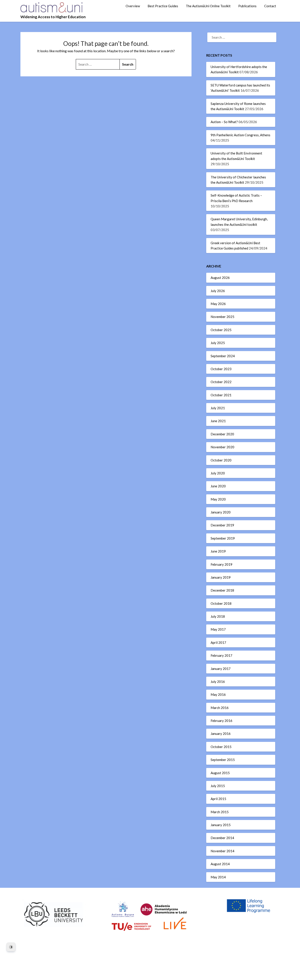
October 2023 (221, 369)
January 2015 (221, 825)
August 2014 (220, 864)
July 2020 (218, 473)
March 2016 (220, 708)
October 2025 (221, 330)
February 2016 (221, 721)
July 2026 (218, 291)
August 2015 (220, 773)
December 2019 (222, 525)
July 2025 (218, 343)
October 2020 (221, 460)
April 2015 (218, 799)
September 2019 (223, 538)
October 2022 (221, 382)
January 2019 (221, 577)
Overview (133, 6)
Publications (247, 6)
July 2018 (218, 616)
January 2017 (221, 669)
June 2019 (218, 551)
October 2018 (221, 603)
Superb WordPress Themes (180, 952)
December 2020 (222, 434)
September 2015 (223, 760)
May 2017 (218, 629)
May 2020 (218, 499)
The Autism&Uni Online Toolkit (208, 6)
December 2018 (222, 590)
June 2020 (218, 486)
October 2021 (221, 395)
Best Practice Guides (163, 6)
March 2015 (220, 812)
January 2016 (221, 734)
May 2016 (218, 694)
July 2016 (218, 682)
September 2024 (223, 356)
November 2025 (222, 317)
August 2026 (220, 278)
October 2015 (221, 747)
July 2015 (218, 786)
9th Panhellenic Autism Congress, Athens (240, 135)
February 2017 (221, 655)
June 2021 (218, 421)
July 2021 (218, 408)
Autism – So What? (224, 122)
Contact (270, 6)
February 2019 (221, 564)
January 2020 (221, 512)
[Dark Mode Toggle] (11, 947)
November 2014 (222, 851)
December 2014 (222, 838)
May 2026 (218, 304)
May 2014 (218, 877)
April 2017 (218, 642)
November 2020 (222, 447)
